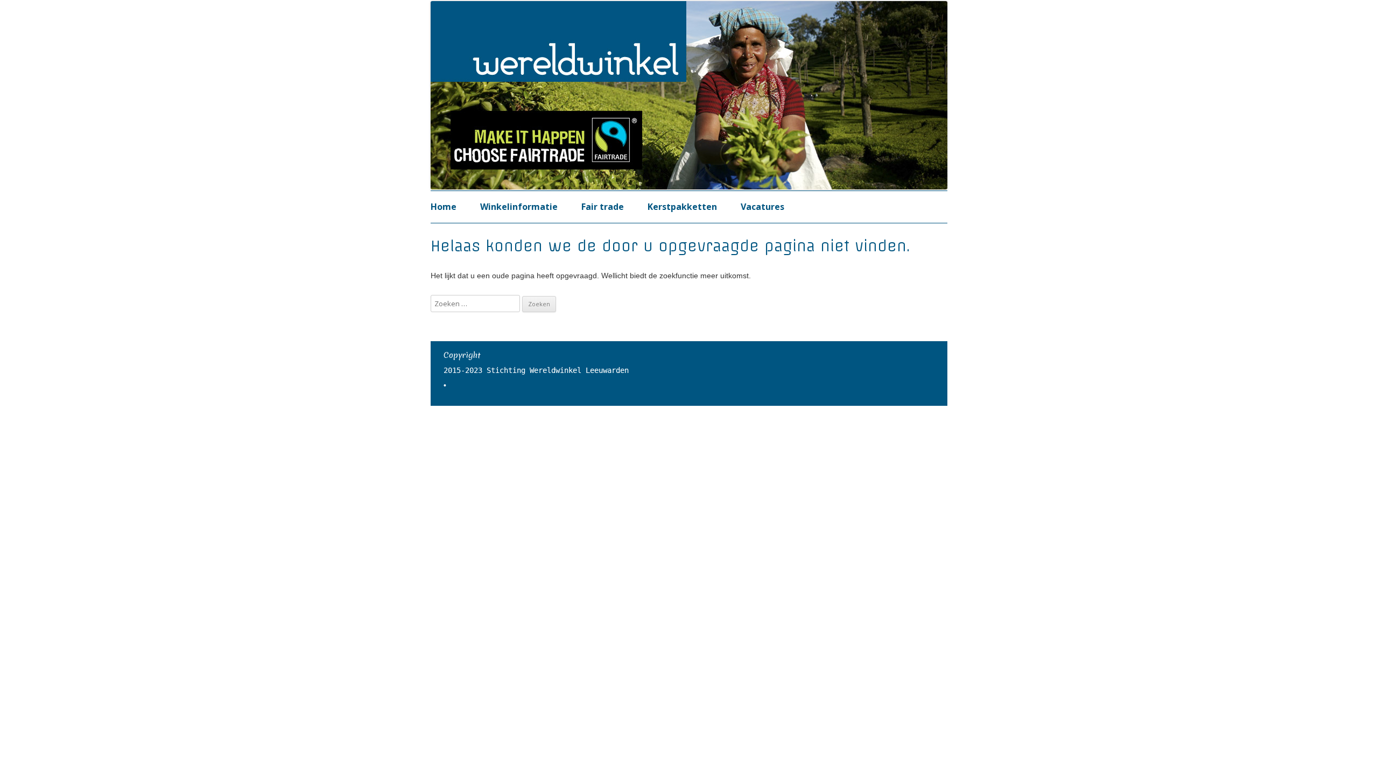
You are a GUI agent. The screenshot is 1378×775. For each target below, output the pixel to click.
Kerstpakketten (682, 207)
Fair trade (602, 207)
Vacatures (762, 207)
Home (443, 207)
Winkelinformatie (519, 207)
